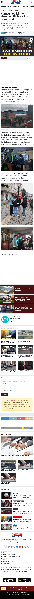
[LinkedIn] (17, 546)
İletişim (10, 576)
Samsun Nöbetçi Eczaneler (10, 551)
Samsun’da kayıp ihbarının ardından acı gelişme (24, 341)
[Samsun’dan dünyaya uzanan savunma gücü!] (25, 365)
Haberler (4, 10)
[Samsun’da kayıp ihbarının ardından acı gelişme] (25, 334)
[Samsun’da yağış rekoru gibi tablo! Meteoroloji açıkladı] (25, 349)
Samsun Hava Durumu (9, 552)
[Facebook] (5, 546)
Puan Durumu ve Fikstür (9, 558)
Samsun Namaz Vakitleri (9, 554)
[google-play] (24, 580)
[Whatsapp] (28, 546)
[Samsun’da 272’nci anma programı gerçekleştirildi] (8, 365)
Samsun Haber (6, 6)
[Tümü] (32, 489)
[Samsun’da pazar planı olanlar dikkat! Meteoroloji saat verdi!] (8, 334)
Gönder (4, 394)
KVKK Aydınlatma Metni (20, 571)
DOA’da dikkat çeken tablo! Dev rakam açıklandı (22, 496)
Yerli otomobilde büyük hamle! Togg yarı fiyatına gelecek (22, 512)
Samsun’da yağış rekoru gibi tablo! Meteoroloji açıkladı (25, 357)
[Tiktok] (23, 546)
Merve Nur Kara (15, 318)
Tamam (21, 597)
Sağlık (15, 524)
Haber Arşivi (6, 563)
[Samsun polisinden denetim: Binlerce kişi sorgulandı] (17, 46)
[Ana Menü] (2, 2)
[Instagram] (14, 546)
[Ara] (31, 2)
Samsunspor (17, 6)
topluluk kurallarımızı (16, 400)
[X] (8, 546)
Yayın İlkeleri (6, 573)
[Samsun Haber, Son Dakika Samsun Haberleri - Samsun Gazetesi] (16, 2)
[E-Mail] (11, 322)
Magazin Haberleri (18, 501)
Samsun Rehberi (28, 6)
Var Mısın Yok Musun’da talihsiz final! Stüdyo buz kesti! (22, 504)
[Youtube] (20, 546)
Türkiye (15, 493)
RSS (4, 588)
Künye (4, 576)
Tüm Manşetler (7, 559)
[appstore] (10, 580)
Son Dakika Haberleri (9, 561)
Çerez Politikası (28, 569)
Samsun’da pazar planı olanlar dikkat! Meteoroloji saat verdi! (8, 341)
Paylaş (5, 57)
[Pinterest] (11, 546)
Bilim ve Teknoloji (16, 569)
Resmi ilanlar (6, 569)
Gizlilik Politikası (7, 571)
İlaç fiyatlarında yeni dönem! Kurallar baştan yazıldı (22, 528)
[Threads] (26, 546)
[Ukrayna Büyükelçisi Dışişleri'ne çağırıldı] (8, 349)
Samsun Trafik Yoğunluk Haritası (11, 556)
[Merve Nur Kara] (5, 319)
